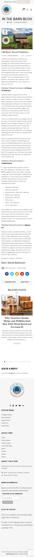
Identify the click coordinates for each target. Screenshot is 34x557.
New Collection (6, 417)
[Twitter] (12, 274)
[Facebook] (7, 274)
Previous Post (10, 282)
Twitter (11, 258)
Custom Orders (6, 221)
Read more (17, 343)
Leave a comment (26, 55)
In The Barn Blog (6, 446)
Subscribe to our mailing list (12, 493)
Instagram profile (6, 415)
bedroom (27, 177)
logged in (12, 373)
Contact (3, 451)
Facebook (4, 258)
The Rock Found (17, 238)
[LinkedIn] (27, 274)
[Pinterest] (22, 274)
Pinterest (19, 258)
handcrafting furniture (16, 143)
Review (3, 457)
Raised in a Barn (6, 95)
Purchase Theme (6, 428)
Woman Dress (5, 420)
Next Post (25, 282)
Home (10, 22)
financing (24, 252)
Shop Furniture (5, 440)
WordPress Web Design (21, 554)
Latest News (5, 426)
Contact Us (10, 252)
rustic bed (14, 177)
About (3, 448)
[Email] (17, 274)
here (13, 250)
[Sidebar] (2, 169)
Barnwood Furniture (21, 22)
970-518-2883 (24, 2)
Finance (3, 454)
